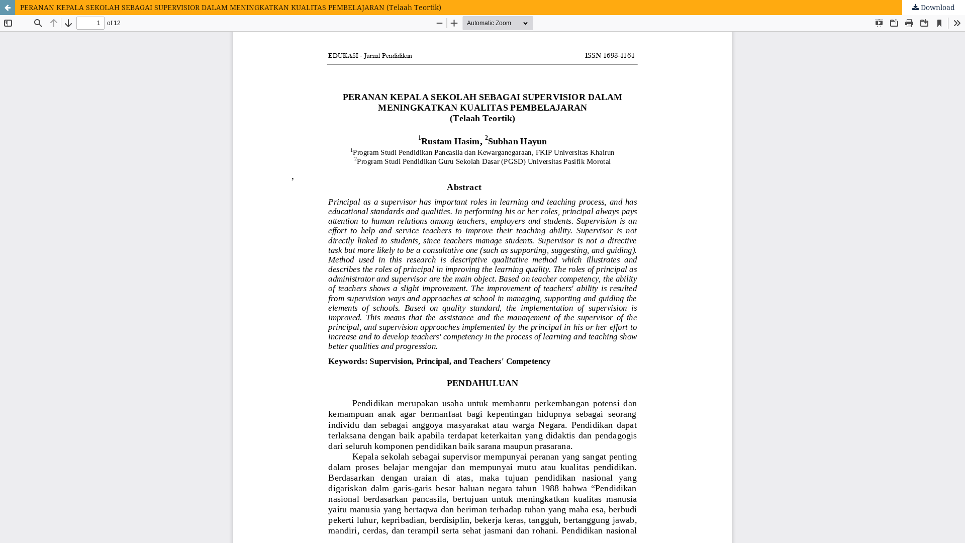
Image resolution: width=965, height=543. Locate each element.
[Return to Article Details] (7, 7)
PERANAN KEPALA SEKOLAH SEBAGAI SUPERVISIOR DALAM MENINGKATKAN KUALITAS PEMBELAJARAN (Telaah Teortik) (230, 7)
